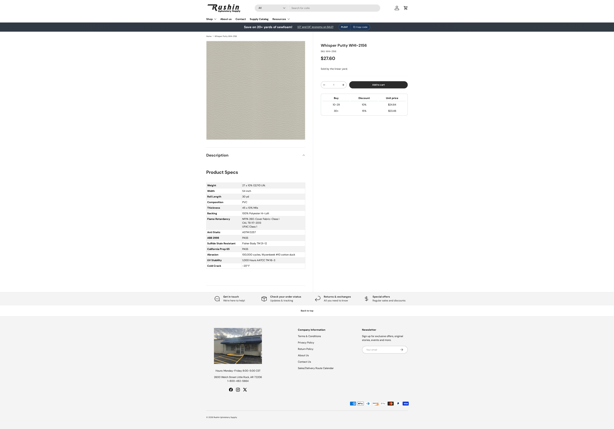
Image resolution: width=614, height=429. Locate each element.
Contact (241, 19)
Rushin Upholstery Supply (225, 417)
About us (226, 19)
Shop (209, 19)
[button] (405, 8)
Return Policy (305, 349)
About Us (303, 355)
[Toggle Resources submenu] (289, 19)
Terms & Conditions (309, 336)
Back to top (307, 310)
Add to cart (378, 84)
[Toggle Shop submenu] (215, 19)
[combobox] (317, 8)
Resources (279, 19)
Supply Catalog (259, 19)
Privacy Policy (306, 342)
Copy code (361, 27)
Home (209, 36)
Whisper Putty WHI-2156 (226, 36)
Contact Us (304, 361)
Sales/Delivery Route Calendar (316, 368)
